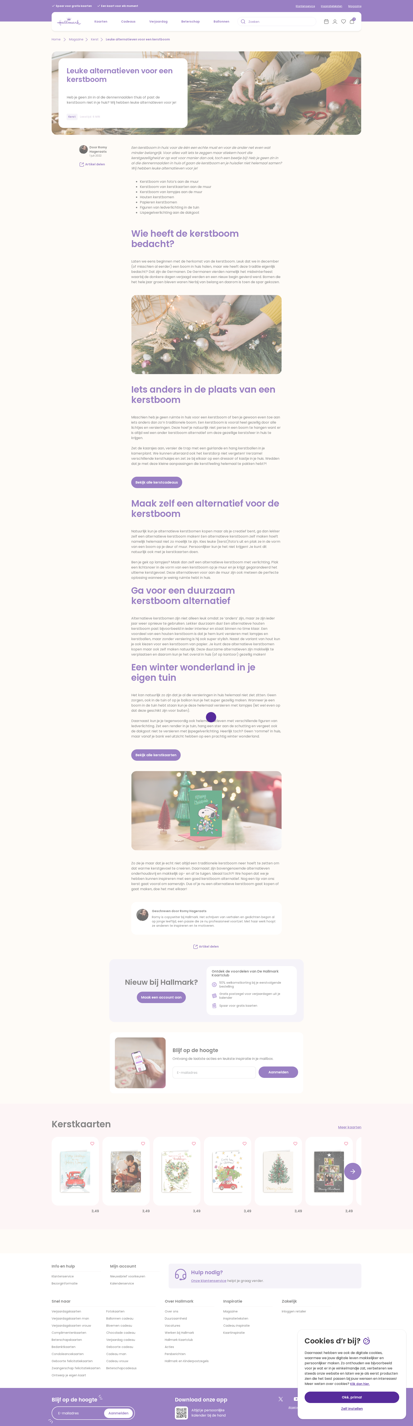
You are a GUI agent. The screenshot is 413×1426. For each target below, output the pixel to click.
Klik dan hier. (360, 1384)
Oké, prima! (352, 1397)
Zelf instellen (352, 1408)
